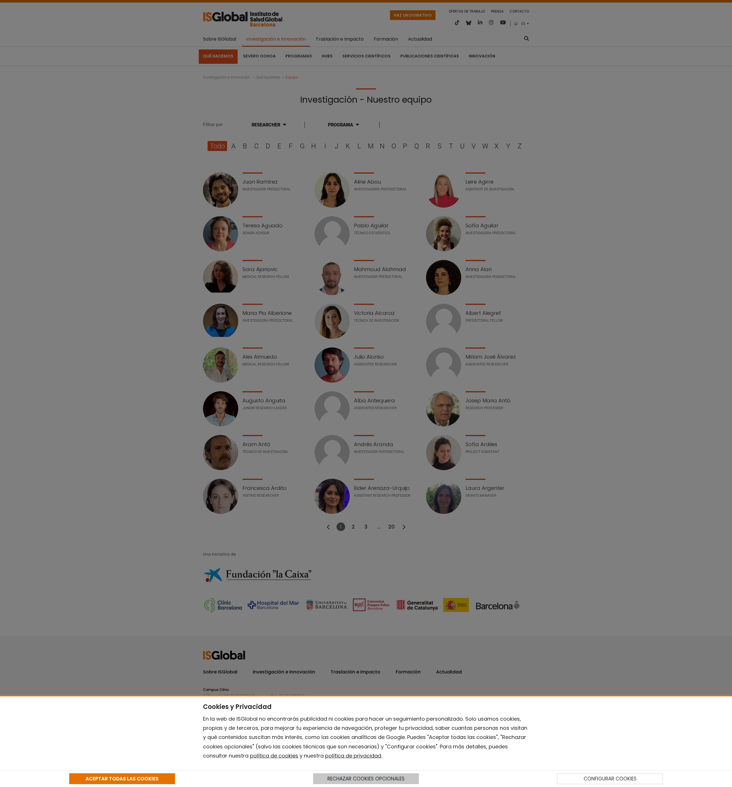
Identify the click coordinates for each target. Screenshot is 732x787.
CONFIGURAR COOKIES (610, 778)
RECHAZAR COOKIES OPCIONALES (366, 778)
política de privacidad (353, 755)
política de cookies (274, 755)
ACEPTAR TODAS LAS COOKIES (121, 778)
